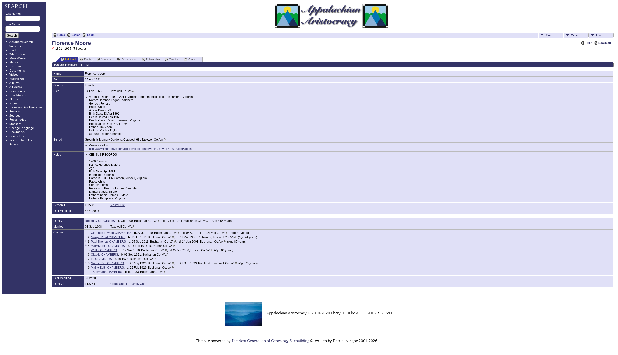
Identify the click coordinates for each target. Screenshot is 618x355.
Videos (13, 74)
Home (61, 34)
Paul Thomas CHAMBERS (108, 241)
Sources (14, 115)
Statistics (15, 124)
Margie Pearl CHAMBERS (108, 237)
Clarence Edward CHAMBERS (111, 233)
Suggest (193, 59)
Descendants (129, 59)
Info (598, 35)
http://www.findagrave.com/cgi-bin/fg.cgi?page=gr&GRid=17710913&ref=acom (140, 149)
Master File (117, 205)
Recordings (16, 79)
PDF (87, 64)
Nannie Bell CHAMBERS (107, 263)
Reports (14, 111)
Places (13, 99)
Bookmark (604, 42)
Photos (14, 62)
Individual (70, 59)
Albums (14, 83)
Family (87, 59)
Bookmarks (17, 132)
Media (574, 35)
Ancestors (106, 59)
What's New (17, 54)
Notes (13, 103)
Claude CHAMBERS (104, 254)
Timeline (174, 59)
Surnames (16, 46)
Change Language (21, 128)
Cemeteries (17, 91)
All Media (15, 87)
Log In (13, 50)
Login (91, 34)
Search (76, 34)
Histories (15, 66)
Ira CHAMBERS (101, 259)
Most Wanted (18, 58)
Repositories (17, 120)
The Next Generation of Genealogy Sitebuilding (270, 340)
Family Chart (139, 284)
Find (549, 35)
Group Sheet (118, 284)
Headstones (17, 95)
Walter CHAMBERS (104, 250)
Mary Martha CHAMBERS (108, 246)
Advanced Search (21, 42)
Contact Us (16, 136)
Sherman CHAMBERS (107, 272)
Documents (17, 70)
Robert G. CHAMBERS (100, 221)
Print (589, 42)
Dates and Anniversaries (25, 107)
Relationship (153, 59)
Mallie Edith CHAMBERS (107, 267)
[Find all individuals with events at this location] (133, 91)
